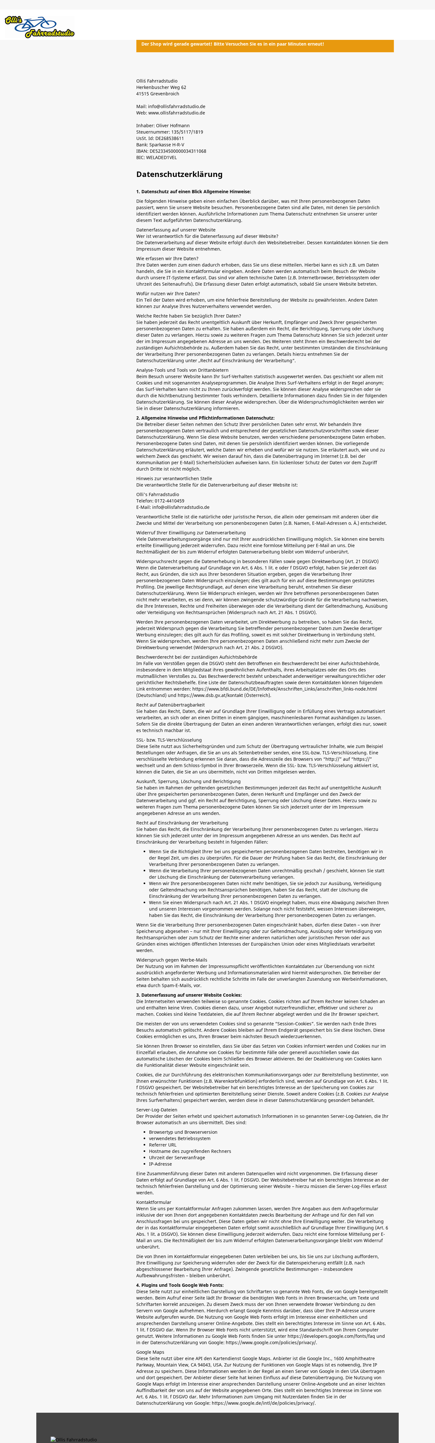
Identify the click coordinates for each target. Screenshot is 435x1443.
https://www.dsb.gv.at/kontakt (210, 695)
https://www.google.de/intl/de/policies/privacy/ (263, 1403)
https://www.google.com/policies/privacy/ (271, 1342)
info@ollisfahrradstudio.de (181, 507)
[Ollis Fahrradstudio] (40, 27)
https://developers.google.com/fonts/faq (331, 1336)
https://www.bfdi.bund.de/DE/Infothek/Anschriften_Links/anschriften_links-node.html (284, 689)
